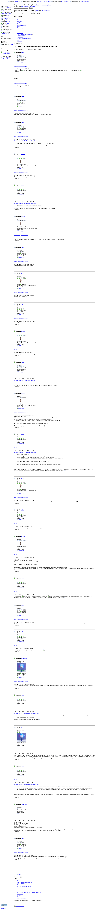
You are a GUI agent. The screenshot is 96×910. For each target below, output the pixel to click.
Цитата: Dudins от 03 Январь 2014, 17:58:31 (25, 380)
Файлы (8, 21)
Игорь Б (23, 96)
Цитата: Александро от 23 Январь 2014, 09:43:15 (26, 784)
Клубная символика (6, 13)
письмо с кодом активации (28, 6)
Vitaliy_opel (24, 804)
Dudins (23, 154)
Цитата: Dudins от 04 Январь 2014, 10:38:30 (25, 452)
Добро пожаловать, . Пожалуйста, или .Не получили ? (33, 5)
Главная (8, 7)
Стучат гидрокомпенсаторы (20, 66)
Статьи (8, 24)
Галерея (8, 19)
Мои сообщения (65, 1)
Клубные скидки (5, 10)
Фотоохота (17, 1)
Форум (7, 15)
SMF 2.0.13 (20, 892)
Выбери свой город (6, 30)
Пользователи (4, 27)
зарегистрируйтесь (46, 5)
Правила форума (5, 18)
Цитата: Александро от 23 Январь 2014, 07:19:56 (26, 713)
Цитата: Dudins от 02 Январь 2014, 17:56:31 (25, 203)
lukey (22, 605)
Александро (24, 658)
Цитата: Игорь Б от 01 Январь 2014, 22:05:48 (25, 140)
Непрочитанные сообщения (44, 1)
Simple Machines (36, 892)
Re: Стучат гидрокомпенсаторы (21, 110)
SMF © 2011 (27, 892)
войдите (37, 5)
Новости (9, 23)
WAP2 (4, 908)
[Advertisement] (48, 3)
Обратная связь (5, 33)
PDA (2, 908)
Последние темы (84, 1)
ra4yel (22, 52)
